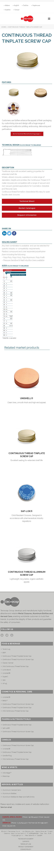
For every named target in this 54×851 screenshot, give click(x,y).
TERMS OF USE (25, 844)
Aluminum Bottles (9, 793)
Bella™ (5, 701)
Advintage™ (7, 773)
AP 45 (5, 683)
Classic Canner (8, 663)
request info (11, 826)
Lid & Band (7, 670)
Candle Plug (7, 756)
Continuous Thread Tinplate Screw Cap (17, 656)
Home (4, 27)
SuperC (5, 677)
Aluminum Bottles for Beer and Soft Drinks (18, 797)
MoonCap (6, 776)
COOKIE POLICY (25, 849)
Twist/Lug (6, 649)
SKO (4, 680)
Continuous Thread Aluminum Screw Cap (18, 659)
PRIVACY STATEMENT (25, 847)
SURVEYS (25, 841)
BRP (4, 653)
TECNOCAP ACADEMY (25, 839)
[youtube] (11, 635)
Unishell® (26, 398)
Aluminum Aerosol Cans (12, 790)
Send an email (6, 807)
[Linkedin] (4, 233)
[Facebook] (14, 233)
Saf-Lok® (27, 511)
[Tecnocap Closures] (27, 18)
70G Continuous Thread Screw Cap (16, 666)
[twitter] (6, 635)
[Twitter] (9, 233)
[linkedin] (2, 635)
